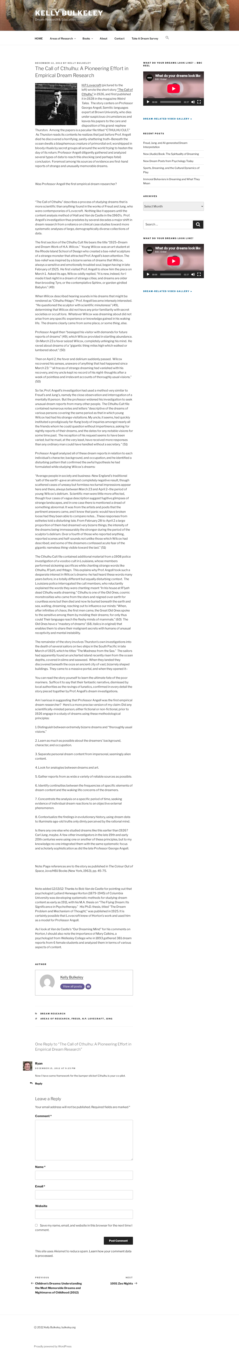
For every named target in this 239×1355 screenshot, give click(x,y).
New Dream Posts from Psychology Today (168, 161)
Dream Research (53, 1013)
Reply (38, 1083)
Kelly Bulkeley (69, 13)
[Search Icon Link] (167, 37)
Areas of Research (61, 38)
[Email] (88, 986)
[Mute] (193, 102)
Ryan (39, 1063)
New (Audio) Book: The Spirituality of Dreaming (171, 153)
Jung (109, 1018)
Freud (76, 1018)
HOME (39, 38)
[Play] (148, 102)
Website (41, 1206)
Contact (119, 38)
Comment (43, 1116)
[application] (173, 88)
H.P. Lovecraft (91, 85)
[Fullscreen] (199, 102)
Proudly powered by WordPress (53, 1346)
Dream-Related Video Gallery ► (168, 118)
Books (86, 38)
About (103, 38)
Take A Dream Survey (145, 38)
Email (40, 1186)
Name (40, 1167)
